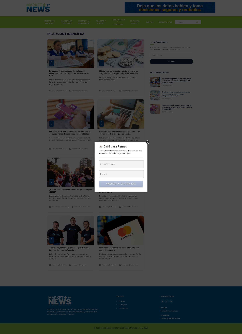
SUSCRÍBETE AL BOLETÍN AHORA (121, 184)
